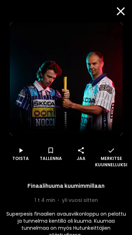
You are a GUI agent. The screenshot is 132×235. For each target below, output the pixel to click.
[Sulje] (121, 11)
